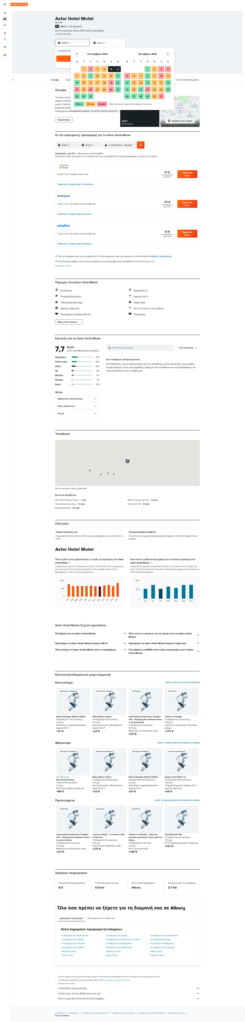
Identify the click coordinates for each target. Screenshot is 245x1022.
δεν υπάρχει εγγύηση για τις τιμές (116, 980)
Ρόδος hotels (156, 951)
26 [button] (111, 89)
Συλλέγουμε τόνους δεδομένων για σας (79, 993)
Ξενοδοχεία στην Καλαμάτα (119, 943)
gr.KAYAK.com (60, 1013)
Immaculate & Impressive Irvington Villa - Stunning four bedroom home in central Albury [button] (145, 719)
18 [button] (104, 82)
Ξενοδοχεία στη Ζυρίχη (116, 935)
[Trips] (5, 47)
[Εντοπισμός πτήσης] (5, 39)
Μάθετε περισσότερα (161, 256)
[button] (5, 4)
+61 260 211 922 (63, 34)
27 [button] (118, 89)
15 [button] (84, 82)
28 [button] (77, 96)
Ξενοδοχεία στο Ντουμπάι (162, 947)
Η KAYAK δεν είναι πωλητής (72, 988)
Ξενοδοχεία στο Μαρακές (162, 943)
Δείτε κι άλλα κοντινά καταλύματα (183, 682)
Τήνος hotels (67, 955)
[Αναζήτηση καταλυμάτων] (5, 19)
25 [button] (104, 89)
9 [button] (90, 75)
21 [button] (77, 89)
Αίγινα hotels (111, 955)
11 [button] (104, 75)
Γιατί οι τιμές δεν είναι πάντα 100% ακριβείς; (81, 998)
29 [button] (84, 96)
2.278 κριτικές (74, 26)
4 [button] (104, 69)
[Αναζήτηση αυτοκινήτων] (5, 25)
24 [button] (97, 89)
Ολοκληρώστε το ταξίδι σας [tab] (101, 918)
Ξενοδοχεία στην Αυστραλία (122, 1013)
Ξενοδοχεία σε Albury (176, 1013)
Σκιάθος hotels (157, 955)
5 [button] (111, 69)
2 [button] (90, 69)
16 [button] (91, 82)
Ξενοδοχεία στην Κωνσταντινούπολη (123, 939)
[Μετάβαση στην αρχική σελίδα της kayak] (19, 4)
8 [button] (84, 75)
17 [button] (97, 82)
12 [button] (111, 75)
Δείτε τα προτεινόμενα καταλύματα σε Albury (177, 800)
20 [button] (117, 82)
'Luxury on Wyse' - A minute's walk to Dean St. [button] (108, 835)
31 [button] (161, 96)
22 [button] (84, 89)
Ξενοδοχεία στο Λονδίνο (73, 947)
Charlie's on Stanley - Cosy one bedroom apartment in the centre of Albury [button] (145, 837)
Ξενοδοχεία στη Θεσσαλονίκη (164, 935)
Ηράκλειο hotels (113, 951)
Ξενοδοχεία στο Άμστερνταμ (75, 935)
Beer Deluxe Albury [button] (65, 779)
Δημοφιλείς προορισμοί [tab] (71, 918)
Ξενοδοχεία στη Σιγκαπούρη (119, 947)
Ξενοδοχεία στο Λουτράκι (73, 943)
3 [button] (97, 69)
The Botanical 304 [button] (173, 834)
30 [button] (90, 96)
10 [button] (97, 75)
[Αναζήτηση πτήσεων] (5, 13)
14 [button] (77, 82)
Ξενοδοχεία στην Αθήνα (73, 939)
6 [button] (118, 69)
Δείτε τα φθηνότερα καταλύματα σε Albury (179, 742)
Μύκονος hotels (69, 951)
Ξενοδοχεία (73, 1013)
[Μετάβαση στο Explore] (5, 33)
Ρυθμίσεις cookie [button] (63, 266)
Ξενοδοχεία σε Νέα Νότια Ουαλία (150, 1013)
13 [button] (118, 75)
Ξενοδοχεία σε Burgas (160, 939)
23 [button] (90, 89)
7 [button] (77, 75)
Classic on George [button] (173, 716)
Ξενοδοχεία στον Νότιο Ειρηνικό (95, 1013)
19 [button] (111, 82)
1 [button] (83, 69)
